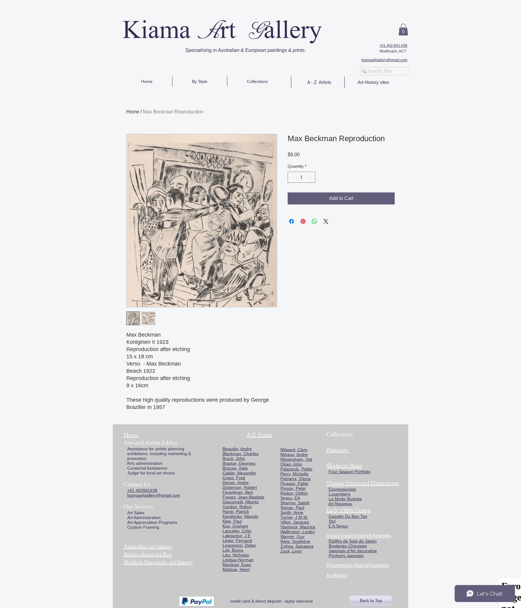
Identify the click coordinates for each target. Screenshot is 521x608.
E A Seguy (338, 526)
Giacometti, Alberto (241, 501)
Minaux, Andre (294, 454)
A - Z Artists (319, 82)
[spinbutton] (301, 177)
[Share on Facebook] (291, 221)
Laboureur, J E (237, 535)
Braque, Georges (239, 463)
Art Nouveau (340, 503)
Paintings (337, 450)
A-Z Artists (259, 435)
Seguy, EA (290, 498)
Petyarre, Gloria (295, 478)
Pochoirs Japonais (346, 555)
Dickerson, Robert (240, 487)
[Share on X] (326, 221)
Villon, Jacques (294, 522)
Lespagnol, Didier (239, 545)
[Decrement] (292, 177)
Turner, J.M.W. (294, 517)
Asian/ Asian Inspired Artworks (358, 535)
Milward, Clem (294, 449)
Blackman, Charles (240, 453)
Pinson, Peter (293, 488)
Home (132, 111)
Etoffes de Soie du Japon (353, 541)
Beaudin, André (237, 448)
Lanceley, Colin (237, 530)
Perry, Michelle (294, 473)
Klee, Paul (232, 521)
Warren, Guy (292, 536)
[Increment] (310, 177)
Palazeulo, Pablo (296, 469)
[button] (403, 29)
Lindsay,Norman (238, 559)
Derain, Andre (236, 482)
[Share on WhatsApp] (314, 221)
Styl (332, 521)
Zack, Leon (291, 551)
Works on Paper (344, 465)
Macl (227, 564)
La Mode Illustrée (345, 498)
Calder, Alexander (239, 472)
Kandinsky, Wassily (240, 516)
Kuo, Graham (235, 526)
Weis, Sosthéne (295, 541)
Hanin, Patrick (236, 511)
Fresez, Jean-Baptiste (243, 497)
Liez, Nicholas (236, 555)
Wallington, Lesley (297, 531)
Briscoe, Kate (235, 468)
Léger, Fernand (237, 540)
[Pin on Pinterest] (303, 221)
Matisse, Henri (236, 569)
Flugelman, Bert (238, 492)
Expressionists (342, 489)
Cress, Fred (234, 477)
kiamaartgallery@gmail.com (384, 60)
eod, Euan (241, 564)
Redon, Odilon (294, 493)
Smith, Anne (291, 512)
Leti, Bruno (233, 550)
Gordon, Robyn (237, 506)
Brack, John (234, 458)
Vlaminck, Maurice (297, 526)
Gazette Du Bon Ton (348, 516)
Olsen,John (291, 464)
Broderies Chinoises (348, 545)
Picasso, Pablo (294, 483)
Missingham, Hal (296, 459)
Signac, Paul (292, 507)
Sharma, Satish (295, 502)
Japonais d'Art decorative (353, 550)
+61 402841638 (141, 490)
